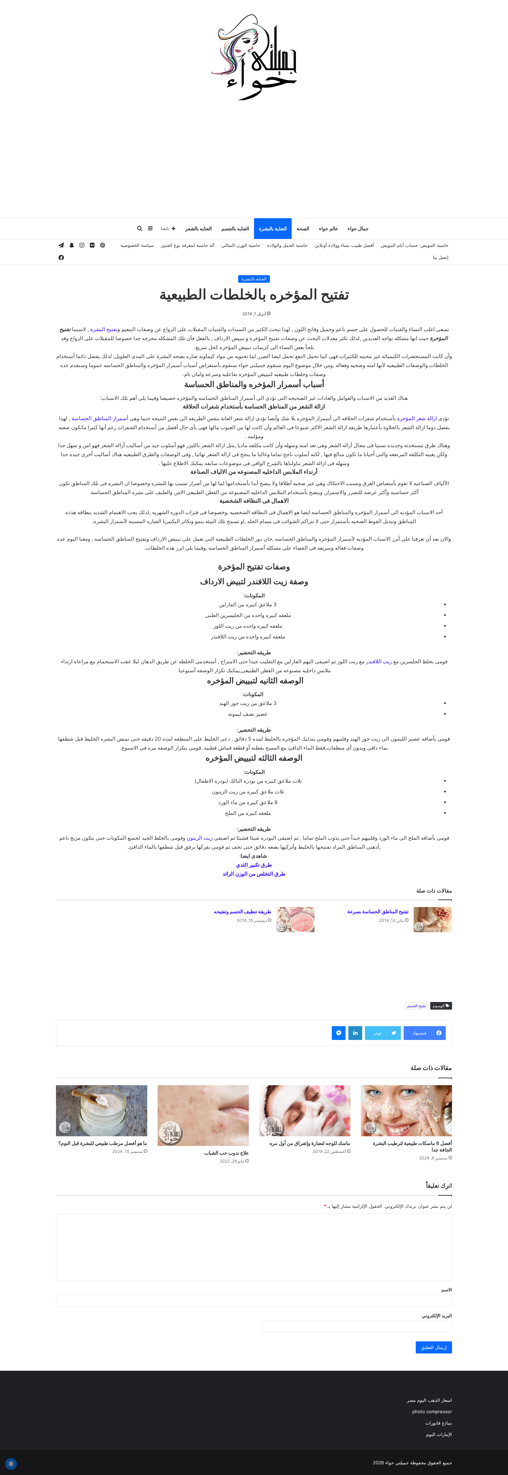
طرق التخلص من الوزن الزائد (254, 873)
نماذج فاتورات (438, 1423)
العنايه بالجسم (235, 228)
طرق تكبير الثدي (254, 864)
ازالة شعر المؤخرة (417, 418)
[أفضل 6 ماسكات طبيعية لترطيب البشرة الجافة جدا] (406, 1111)
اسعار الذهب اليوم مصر (429, 1400)
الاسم (446, 1289)
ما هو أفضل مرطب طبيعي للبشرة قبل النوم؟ (102, 1143)
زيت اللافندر (379, 661)
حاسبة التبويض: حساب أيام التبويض (415, 245)
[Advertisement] (254, 162)
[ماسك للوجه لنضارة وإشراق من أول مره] (304, 1111)
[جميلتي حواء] (254, 57)
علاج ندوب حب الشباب (226, 1153)
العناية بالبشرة (273, 228)
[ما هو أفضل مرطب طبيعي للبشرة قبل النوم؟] (101, 1111)
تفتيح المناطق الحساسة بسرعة (377, 911)
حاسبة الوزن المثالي (241, 245)
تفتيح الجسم (416, 1005)
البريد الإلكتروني (437, 1315)
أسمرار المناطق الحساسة (100, 418)
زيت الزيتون (200, 838)
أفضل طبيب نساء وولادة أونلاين (344, 245)
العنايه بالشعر (198, 228)
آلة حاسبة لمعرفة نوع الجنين (188, 245)
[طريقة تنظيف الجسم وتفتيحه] (295, 919)
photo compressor (432, 1411)
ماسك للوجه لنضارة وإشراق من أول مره (310, 1143)
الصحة (303, 228)
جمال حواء (358, 228)
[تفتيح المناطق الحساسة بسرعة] (433, 919)
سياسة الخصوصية (137, 245)
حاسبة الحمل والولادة (287, 245)
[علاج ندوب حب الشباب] (203, 1115)
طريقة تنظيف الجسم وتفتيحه (242, 911)
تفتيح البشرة (103, 329)
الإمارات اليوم (439, 1434)
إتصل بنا (441, 257)
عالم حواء (328, 228)
